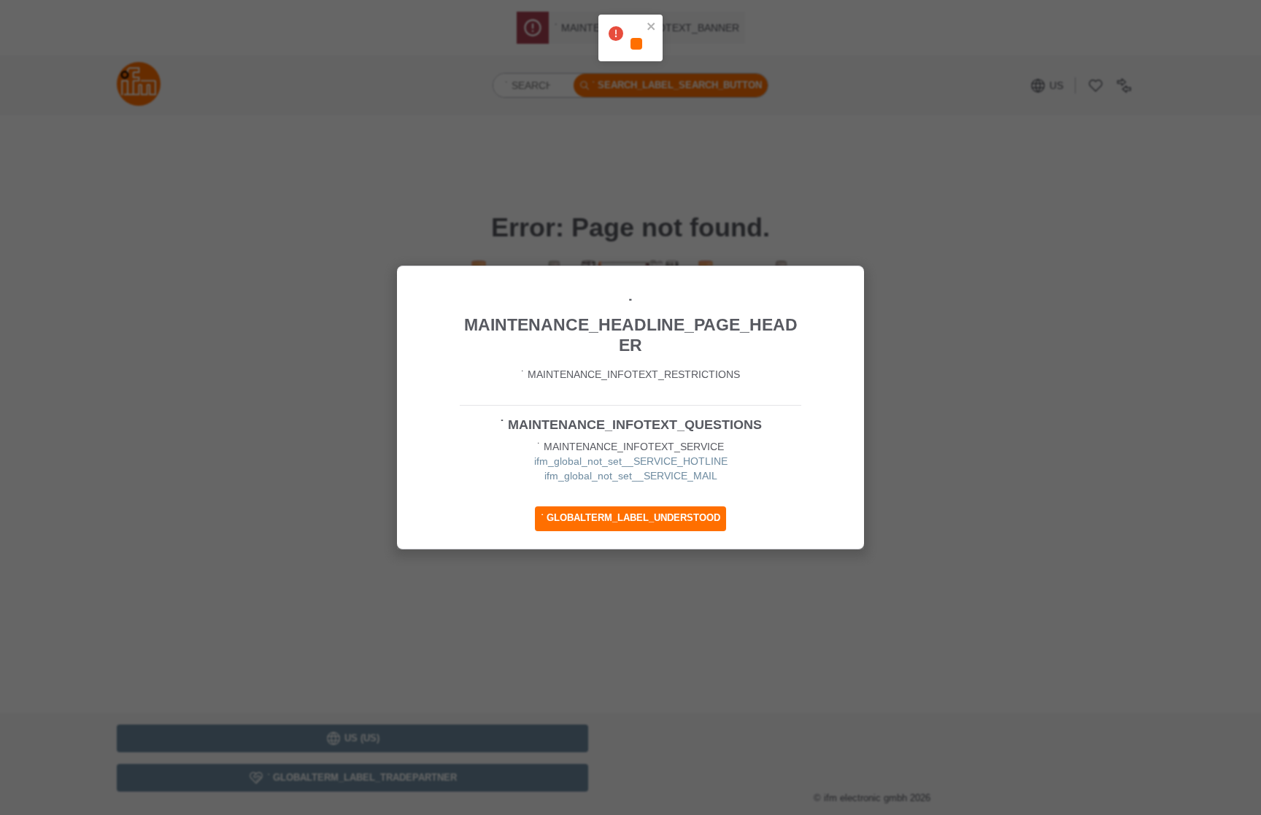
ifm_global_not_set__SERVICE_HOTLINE (631, 461)
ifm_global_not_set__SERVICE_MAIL (630, 476)
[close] (652, 27)
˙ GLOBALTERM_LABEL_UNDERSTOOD (630, 518)
